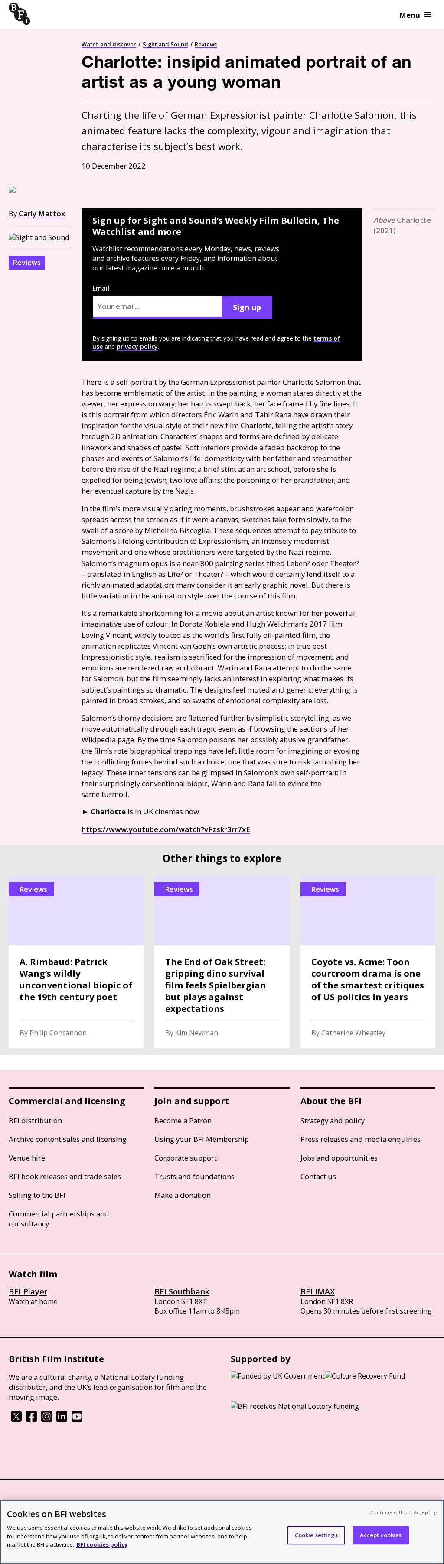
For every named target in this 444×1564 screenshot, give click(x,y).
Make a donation (182, 1195)
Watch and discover (109, 44)
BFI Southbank (181, 1291)
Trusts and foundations (194, 1176)
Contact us (318, 1176)
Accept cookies (381, 1535)
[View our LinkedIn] (61, 1419)
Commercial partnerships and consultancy (59, 1219)
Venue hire (27, 1158)
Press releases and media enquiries (360, 1139)
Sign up (247, 307)
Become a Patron (183, 1120)
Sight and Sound (165, 44)
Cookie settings (316, 1535)
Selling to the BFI (37, 1195)
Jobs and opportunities (339, 1158)
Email (100, 288)
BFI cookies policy (101, 1544)
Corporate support (185, 1158)
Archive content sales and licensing (68, 1139)
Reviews (206, 44)
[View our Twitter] (16, 1419)
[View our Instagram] (46, 1419)
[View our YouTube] (77, 1419)
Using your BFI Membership (201, 1139)
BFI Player (28, 1291)
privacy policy (137, 346)
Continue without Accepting (403, 1512)
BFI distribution (35, 1120)
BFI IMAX (317, 1291)
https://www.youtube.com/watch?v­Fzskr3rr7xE (166, 829)
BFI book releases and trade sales (65, 1176)
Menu (409, 15)
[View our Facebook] (31, 1419)
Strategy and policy (332, 1120)
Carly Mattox (42, 213)
